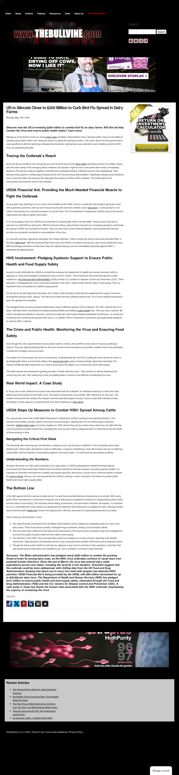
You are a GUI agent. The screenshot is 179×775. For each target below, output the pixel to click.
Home (8, 13)
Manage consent (161, 770)
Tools (67, 13)
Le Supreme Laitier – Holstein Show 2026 (32, 717)
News (18, 13)
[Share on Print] (38, 604)
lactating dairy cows (25, 425)
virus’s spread (16, 476)
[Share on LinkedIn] (31, 604)
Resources (55, 13)
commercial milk (60, 361)
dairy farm (93, 207)
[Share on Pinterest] (24, 604)
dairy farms (78, 401)
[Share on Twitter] (16, 604)
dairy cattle (81, 163)
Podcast (41, 13)
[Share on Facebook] (9, 604)
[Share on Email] (45, 604)
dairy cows (52, 136)
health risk (32, 510)
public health (84, 310)
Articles (29, 13)
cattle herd (20, 242)
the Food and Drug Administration (35, 279)
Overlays (167, 109)
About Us (79, 13)
